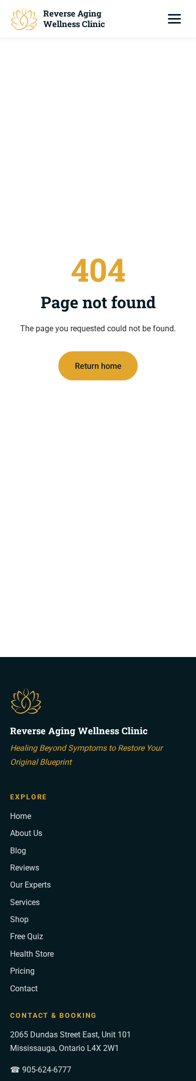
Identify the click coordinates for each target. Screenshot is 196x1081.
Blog (18, 850)
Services (25, 902)
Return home (98, 366)
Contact (24, 988)
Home (20, 816)
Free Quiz (26, 936)
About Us (26, 833)
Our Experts (30, 885)
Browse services (98, 401)
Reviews (24, 868)
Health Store (32, 954)
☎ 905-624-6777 (40, 1069)
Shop (19, 919)
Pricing (22, 971)
